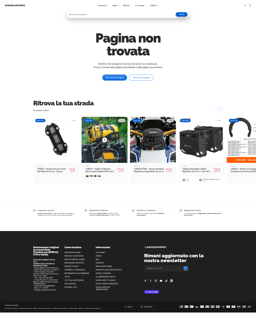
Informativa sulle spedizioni (59, 308)
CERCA (99, 256)
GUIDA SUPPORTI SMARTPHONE (103, 288)
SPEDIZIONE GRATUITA (74, 263)
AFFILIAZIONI (70, 284)
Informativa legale (72, 308)
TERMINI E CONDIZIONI (74, 270)
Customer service (46, 210)
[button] (104, 139)
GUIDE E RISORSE (103, 273)
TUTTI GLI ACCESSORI (74, 280)
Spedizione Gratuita (98, 210)
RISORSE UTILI (70, 287)
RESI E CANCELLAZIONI (74, 259)
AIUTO (67, 277)
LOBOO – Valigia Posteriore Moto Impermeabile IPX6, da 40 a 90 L (100, 171)
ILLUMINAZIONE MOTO (105, 277)
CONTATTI (100, 263)
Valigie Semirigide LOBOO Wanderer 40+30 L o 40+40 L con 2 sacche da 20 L (196, 171)
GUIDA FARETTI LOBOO (106, 280)
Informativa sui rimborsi (11, 308)
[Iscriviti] (186, 268)
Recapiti (81, 308)
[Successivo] (220, 109)
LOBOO (39, 166)
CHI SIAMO (100, 252)
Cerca (181, 14)
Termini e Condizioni (146, 210)
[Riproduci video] (105, 140)
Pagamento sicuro (192, 210)
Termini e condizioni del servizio (41, 308)
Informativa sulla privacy (25, 308)
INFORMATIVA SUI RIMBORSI (76, 273)
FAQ (97, 259)
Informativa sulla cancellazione (92, 308)
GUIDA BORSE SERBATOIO (107, 284)
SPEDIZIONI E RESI (72, 252)
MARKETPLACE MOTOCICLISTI (109, 270)
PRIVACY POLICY (71, 266)
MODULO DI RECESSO (74, 256)
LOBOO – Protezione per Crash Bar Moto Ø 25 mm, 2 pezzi (51, 170)
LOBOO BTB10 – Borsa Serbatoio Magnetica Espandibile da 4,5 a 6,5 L (149, 171)
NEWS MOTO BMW (104, 266)
